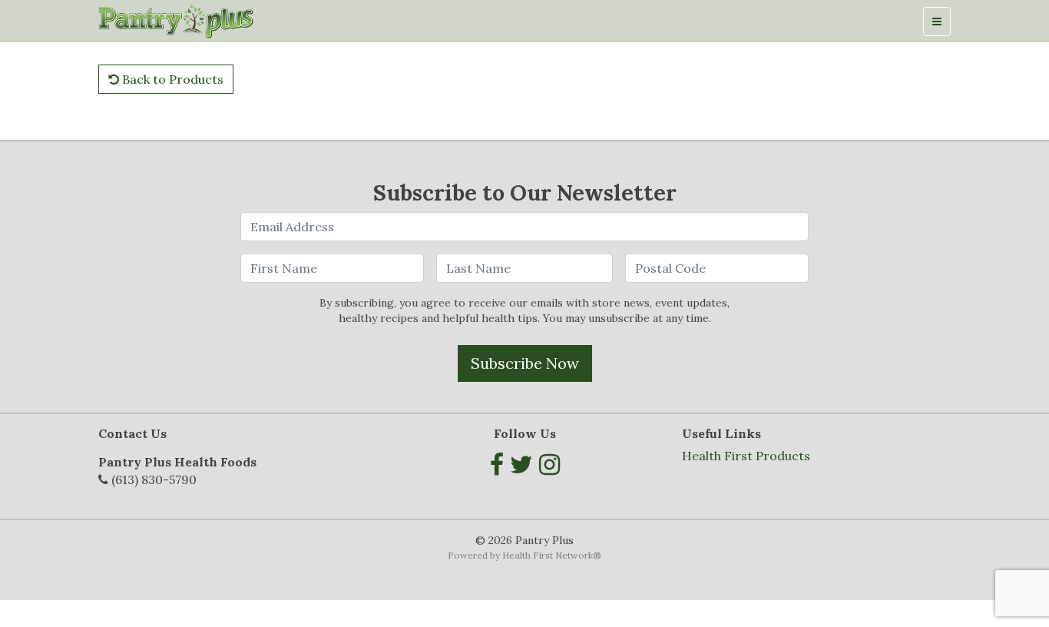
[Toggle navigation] (937, 21)
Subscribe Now (525, 363)
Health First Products (746, 455)
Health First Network (547, 555)
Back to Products (171, 79)
